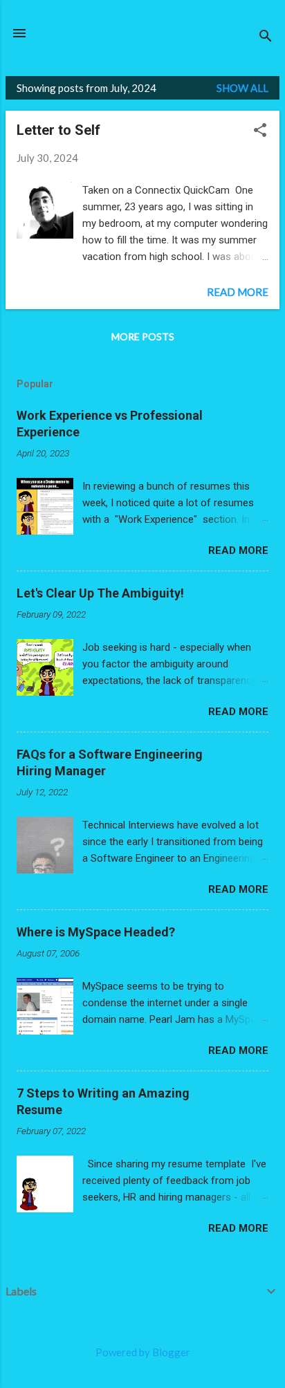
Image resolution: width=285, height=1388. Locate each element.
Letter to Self (58, 130)
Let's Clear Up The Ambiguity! (100, 593)
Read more (237, 292)
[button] (260, 131)
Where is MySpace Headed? (96, 932)
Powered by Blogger (142, 1352)
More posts (142, 336)
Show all (242, 88)
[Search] (265, 38)
